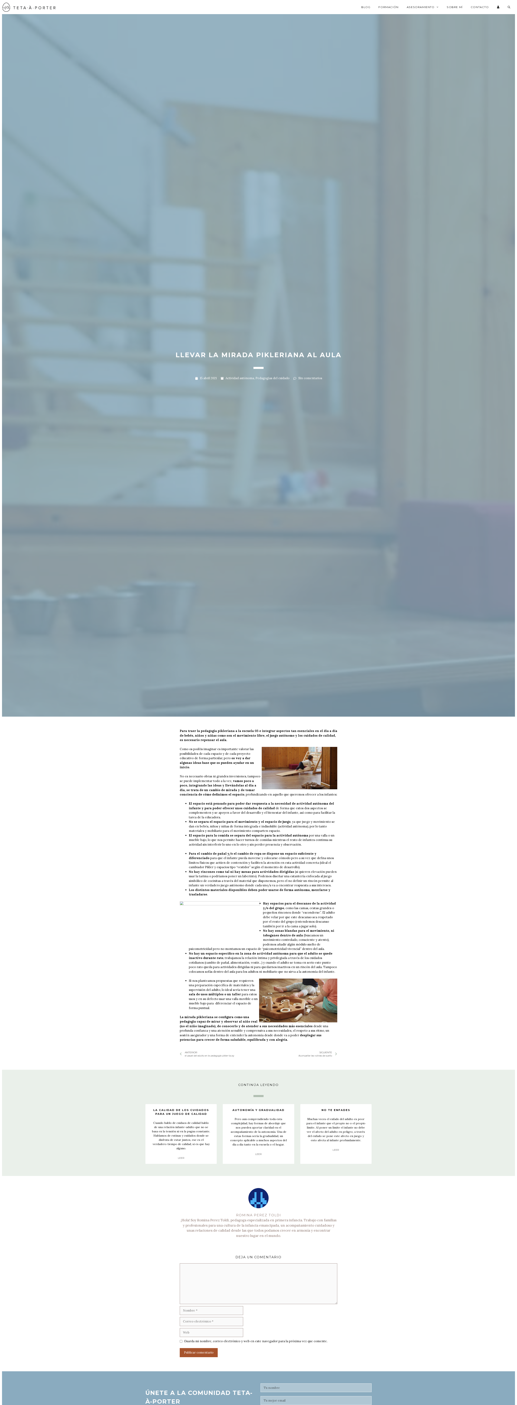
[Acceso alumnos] (498, 7)
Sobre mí (455, 7)
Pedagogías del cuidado (272, 378)
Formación (388, 7)
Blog (365, 7)
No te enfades (336, 1110)
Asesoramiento (421, 7)
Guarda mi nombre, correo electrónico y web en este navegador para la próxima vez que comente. (256, 1341)
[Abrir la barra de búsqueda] (509, 7)
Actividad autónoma (240, 378)
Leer (181, 1157)
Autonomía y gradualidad (258, 1110)
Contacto (480, 7)
